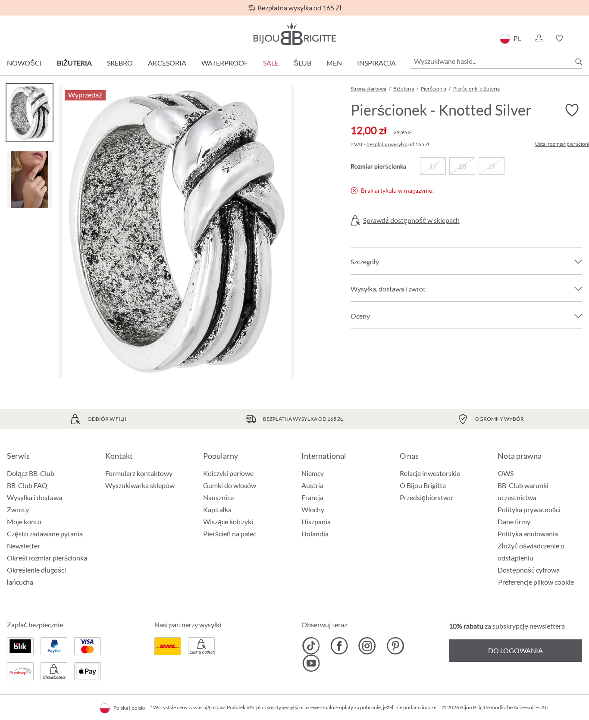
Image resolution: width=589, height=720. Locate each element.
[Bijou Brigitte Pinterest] (395, 645)
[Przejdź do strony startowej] (294, 34)
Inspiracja (376, 63)
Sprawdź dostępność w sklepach (411, 220)
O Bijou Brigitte (423, 485)
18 (462, 166)
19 (491, 166)
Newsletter (23, 546)
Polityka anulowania (528, 533)
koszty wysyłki (282, 707)
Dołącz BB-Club (30, 473)
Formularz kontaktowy (138, 473)
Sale (271, 63)
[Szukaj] (578, 61)
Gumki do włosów (229, 485)
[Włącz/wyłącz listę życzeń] (571, 110)
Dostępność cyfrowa (529, 570)
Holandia (315, 533)
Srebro (120, 63)
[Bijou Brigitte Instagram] (367, 645)
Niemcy (312, 473)
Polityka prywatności (529, 509)
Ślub (302, 63)
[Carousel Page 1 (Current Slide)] (29, 113)
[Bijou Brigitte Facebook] (339, 645)
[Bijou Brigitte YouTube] (311, 663)
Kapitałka (217, 509)
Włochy (312, 509)
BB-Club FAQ (27, 485)
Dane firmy (514, 521)
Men (334, 63)
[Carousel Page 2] (29, 179)
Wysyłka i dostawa (34, 497)
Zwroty (18, 509)
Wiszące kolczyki (228, 521)
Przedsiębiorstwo (426, 497)
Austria (312, 485)
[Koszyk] (579, 38)
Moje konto (24, 521)
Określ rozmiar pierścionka (47, 558)
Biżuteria (74, 63)
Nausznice (218, 497)
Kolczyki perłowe (228, 473)
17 (433, 166)
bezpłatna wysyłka (387, 144)
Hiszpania (316, 521)
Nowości (24, 63)
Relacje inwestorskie (430, 473)
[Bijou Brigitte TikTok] (311, 645)
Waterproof (224, 63)
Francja (312, 497)
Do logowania (515, 650)
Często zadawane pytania (45, 533)
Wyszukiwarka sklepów (140, 485)
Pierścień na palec (229, 533)
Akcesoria (167, 63)
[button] (538, 38)
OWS (506, 473)
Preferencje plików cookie (536, 582)
